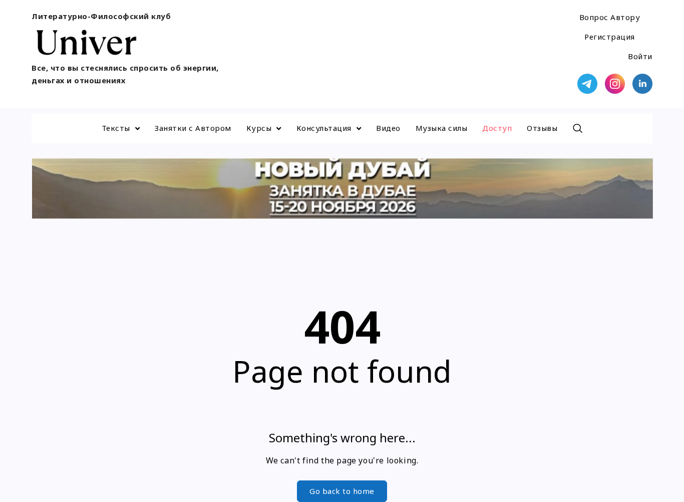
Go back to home (342, 491)
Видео (388, 128)
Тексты (116, 128)
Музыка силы (442, 128)
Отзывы (542, 128)
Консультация (324, 128)
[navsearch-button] (577, 128)
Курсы (259, 128)
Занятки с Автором (193, 128)
